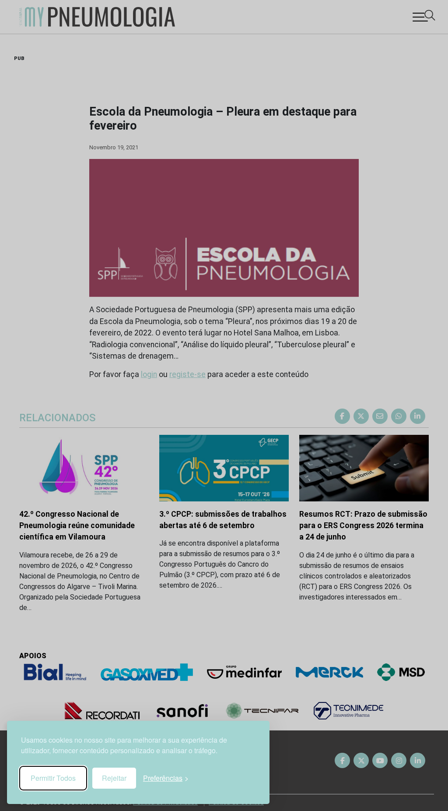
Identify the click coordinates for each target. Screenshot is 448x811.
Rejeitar (114, 778)
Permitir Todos (53, 778)
